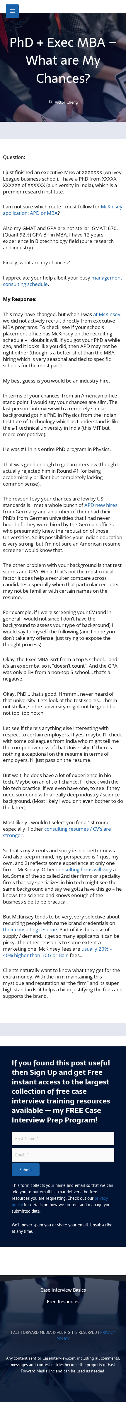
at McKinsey (106, 314)
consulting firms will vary (84, 869)
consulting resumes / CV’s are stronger (57, 832)
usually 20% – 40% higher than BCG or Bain (57, 952)
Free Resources (63, 1302)
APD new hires (100, 505)
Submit (25, 1169)
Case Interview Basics (63, 1290)
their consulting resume (30, 929)
